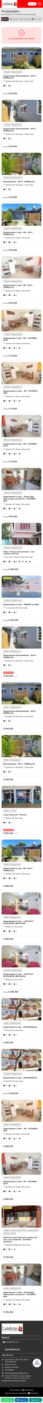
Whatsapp (8, 1400)
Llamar (36, 1400)
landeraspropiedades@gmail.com (16, 1373)
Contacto (32, 4)
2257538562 (9, 1370)
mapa (39, 19)
